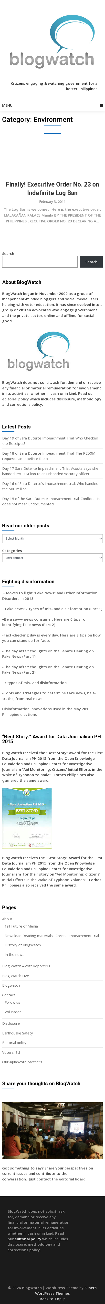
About (7, 918)
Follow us (12, 1002)
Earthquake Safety (17, 1033)
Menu (7, 105)
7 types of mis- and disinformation (36, 682)
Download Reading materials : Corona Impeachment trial (52, 935)
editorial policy (15, 398)
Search (8, 253)
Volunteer (13, 1011)
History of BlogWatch (23, 944)
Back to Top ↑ (52, 1298)
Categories (12, 550)
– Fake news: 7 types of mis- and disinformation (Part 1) (52, 608)
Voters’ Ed (11, 1052)
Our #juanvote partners (22, 1061)
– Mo (7, 592)
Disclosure (11, 1023)
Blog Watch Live (15, 975)
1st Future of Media (21, 926)
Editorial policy (14, 1042)
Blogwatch (11, 985)
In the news (14, 954)
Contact (8, 994)
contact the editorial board (61, 1179)
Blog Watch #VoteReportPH (26, 965)
